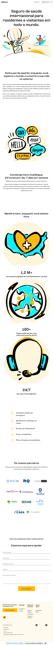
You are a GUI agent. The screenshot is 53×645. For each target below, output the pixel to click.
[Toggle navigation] (51, 2)
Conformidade (6, 629)
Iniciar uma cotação (10, 610)
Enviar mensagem (27, 589)
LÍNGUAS (44, 2)
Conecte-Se (36, 2)
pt (48, 2)
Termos (5, 631)
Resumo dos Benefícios (8, 632)
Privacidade (6, 627)
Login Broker (30, 614)
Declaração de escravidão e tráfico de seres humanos (13, 634)
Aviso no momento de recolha (15, 643)
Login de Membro (30, 611)
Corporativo (22, 609)
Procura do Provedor (30, 617)
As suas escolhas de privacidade (34, 643)
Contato (21, 611)
